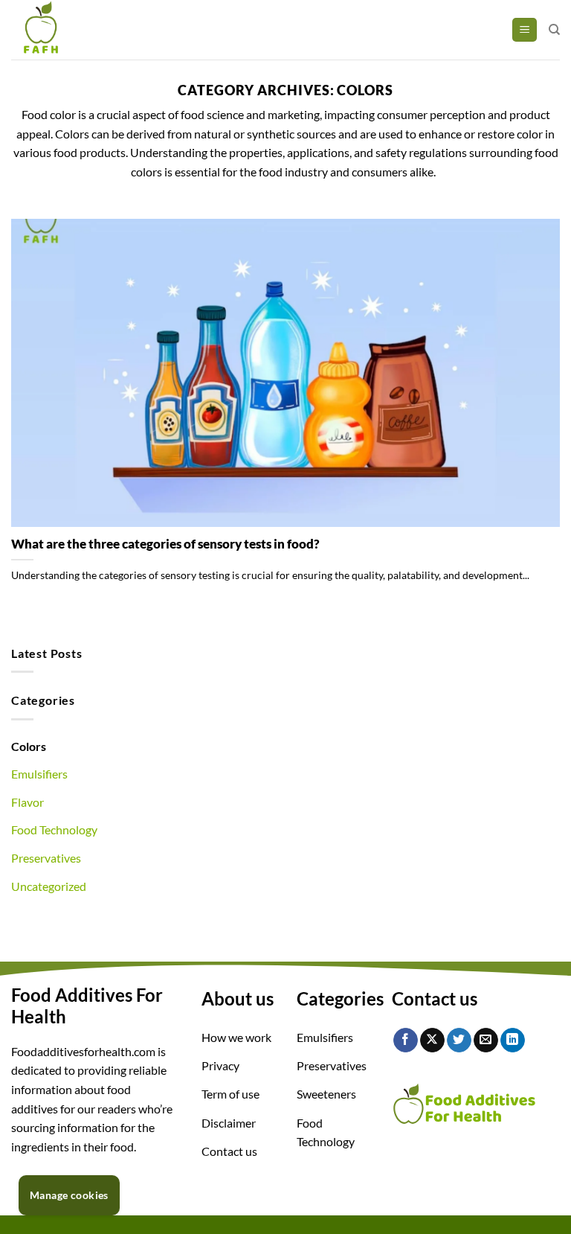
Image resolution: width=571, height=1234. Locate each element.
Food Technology (54, 829)
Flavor (27, 802)
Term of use (230, 1094)
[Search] (554, 30)
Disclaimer (228, 1123)
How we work (236, 1037)
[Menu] (524, 30)
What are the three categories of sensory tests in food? (165, 544)
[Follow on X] (432, 1040)
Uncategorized (48, 886)
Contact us (229, 1151)
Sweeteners (326, 1094)
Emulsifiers (39, 774)
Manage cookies (69, 1195)
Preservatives (46, 858)
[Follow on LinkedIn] (512, 1040)
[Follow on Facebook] (405, 1040)
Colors (28, 746)
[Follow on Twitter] (459, 1040)
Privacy (220, 1065)
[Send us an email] (486, 1040)
